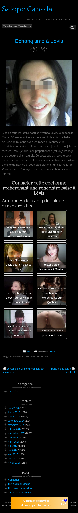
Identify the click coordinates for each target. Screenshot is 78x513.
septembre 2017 (16, 433)
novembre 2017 (16, 425)
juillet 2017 (13, 441)
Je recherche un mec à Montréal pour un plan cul (24, 370)
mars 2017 (13, 458)
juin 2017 (12, 446)
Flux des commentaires (20, 488)
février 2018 (14, 412)
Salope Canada (27, 9)
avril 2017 (13, 454)
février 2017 (14, 463)
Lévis (52, 351)
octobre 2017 (14, 429)
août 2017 (13, 437)
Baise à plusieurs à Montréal (63, 370)
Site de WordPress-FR (19, 492)
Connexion (14, 480)
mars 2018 (13, 408)
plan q (29, 351)
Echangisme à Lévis (39, 41)
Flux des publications (19, 484)
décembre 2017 (16, 420)
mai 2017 (12, 450)
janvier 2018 (14, 416)
